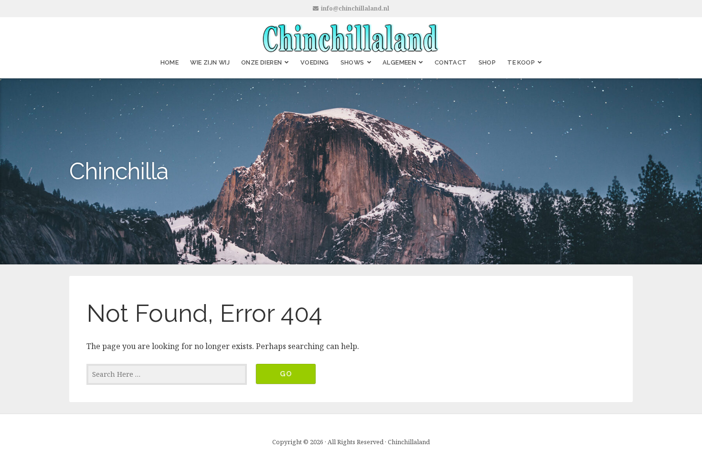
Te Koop (521, 62)
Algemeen (399, 62)
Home (169, 62)
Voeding (314, 62)
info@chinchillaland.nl (355, 8)
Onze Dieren (261, 62)
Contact (451, 62)
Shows (352, 62)
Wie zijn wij (210, 62)
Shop (487, 62)
